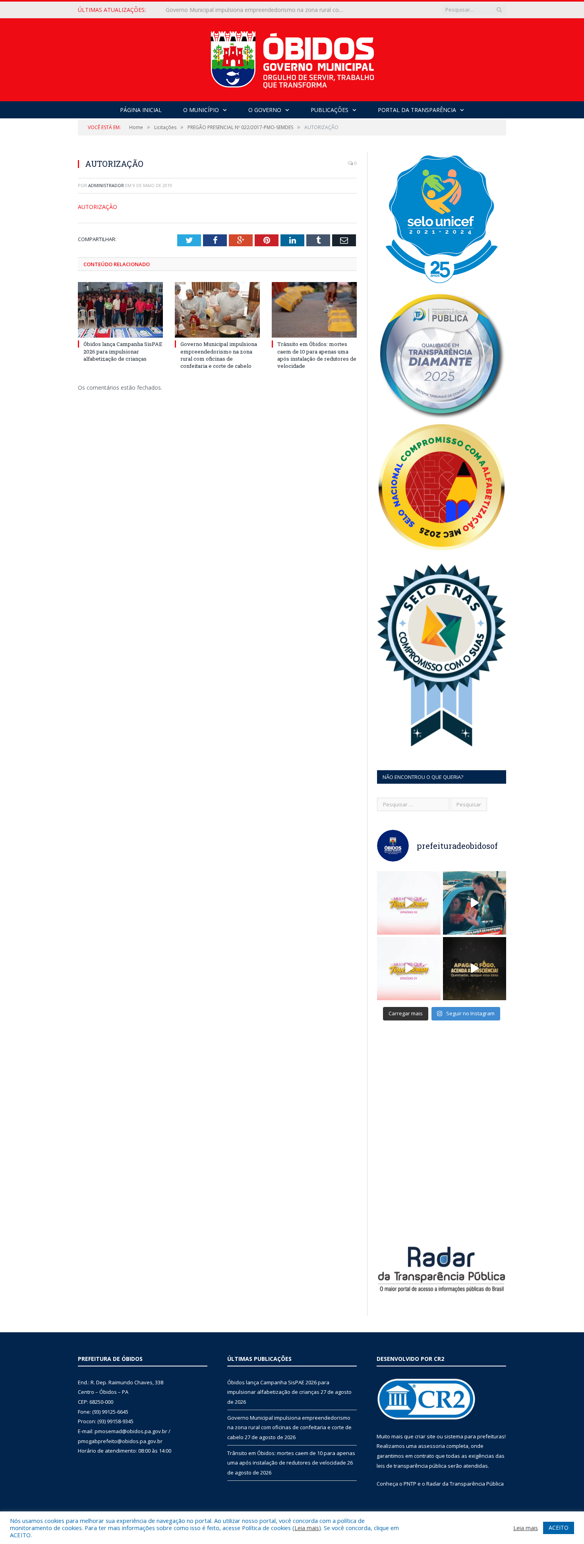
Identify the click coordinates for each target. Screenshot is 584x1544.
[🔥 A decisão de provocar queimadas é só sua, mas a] (475, 969)
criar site (425, 1436)
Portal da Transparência (417, 110)
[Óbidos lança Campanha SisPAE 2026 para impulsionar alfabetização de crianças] (120, 310)
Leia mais (306, 1527)
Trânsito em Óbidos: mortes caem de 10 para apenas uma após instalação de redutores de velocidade (316, 354)
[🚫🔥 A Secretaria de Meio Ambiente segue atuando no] (475, 903)
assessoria (431, 1445)
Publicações (329, 110)
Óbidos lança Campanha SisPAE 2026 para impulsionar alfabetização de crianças (122, 351)
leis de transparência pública (412, 1465)
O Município (201, 110)
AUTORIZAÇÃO (97, 207)
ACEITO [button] (559, 1527)
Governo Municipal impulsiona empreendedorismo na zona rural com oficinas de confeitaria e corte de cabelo (257, 10)
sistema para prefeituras (474, 1436)
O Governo (264, 110)
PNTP (410, 1483)
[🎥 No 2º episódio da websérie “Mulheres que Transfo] (409, 903)
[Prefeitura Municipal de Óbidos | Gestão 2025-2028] (292, 58)
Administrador (106, 185)
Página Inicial (141, 110)
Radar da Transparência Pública (465, 1483)
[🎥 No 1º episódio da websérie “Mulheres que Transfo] (409, 969)
